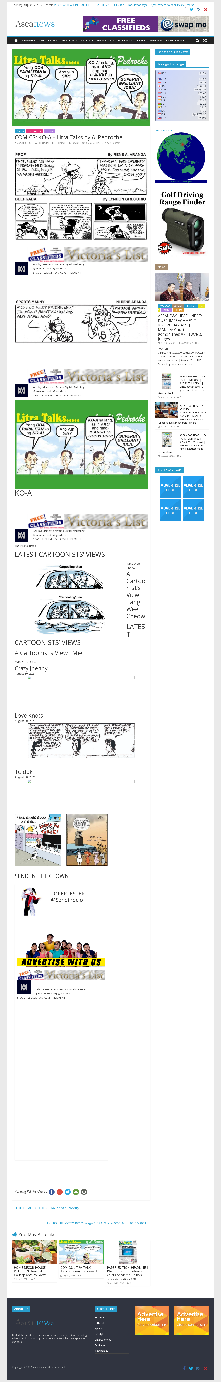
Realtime (174, 181)
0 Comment (60, 142)
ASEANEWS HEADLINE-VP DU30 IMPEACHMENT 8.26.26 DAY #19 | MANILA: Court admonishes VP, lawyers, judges (119, 5)
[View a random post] (205, 40)
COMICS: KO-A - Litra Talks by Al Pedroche (101, 142)
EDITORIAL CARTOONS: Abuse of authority (45, 1208)
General (178, 306)
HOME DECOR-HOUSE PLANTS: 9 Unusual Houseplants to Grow (30, 1271)
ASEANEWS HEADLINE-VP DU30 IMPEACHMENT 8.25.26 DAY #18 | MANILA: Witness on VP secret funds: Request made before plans (182, 414)
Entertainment (34, 131)
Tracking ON (186, 181)
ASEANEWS (28, 40)
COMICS (75, 142)
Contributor (43, 142)
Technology (101, 1350)
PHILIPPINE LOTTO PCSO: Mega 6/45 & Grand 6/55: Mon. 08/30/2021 (98, 1223)
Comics (20, 131)
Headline (100, 1317)
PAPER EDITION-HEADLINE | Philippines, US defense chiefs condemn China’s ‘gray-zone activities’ (127, 1273)
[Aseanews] (16, 40)
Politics (178, 309)
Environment (175, 40)
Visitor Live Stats (164, 130)
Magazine (156, 40)
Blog (139, 40)
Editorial (68, 40)
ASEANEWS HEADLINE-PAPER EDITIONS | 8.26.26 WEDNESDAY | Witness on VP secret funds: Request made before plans (182, 443)
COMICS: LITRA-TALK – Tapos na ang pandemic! (78, 1269)
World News (47, 40)
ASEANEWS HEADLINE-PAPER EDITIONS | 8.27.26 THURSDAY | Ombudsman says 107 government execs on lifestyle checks (182, 385)
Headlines (191, 306)
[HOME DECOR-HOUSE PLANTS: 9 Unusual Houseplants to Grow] (34, 1242)
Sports (85, 40)
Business (124, 40)
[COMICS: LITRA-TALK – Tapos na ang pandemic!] (81, 1242)
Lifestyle (50, 131)
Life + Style (104, 40)
